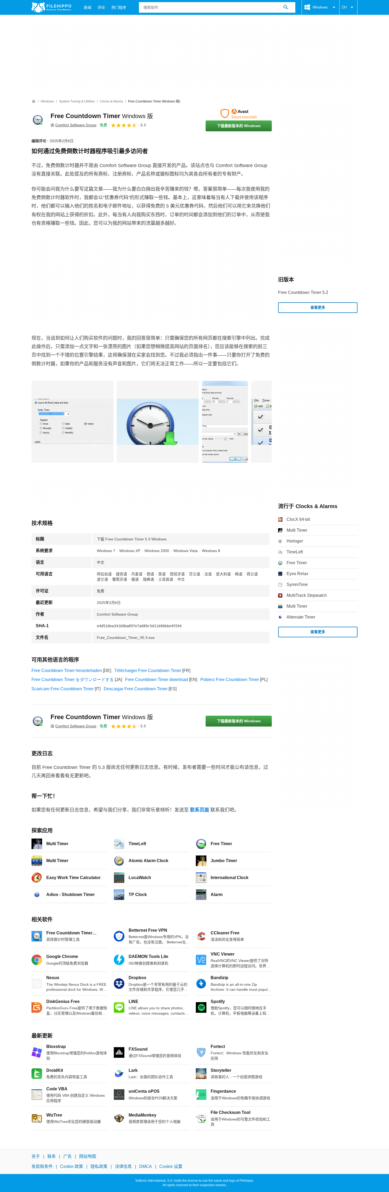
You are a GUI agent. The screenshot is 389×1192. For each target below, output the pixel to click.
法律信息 (123, 1166)
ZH (344, 7)
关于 (35, 1156)
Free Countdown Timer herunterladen (66, 670)
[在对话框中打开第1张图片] (158, 422)
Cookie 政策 (71, 1166)
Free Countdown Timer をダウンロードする (72, 679)
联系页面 (199, 810)
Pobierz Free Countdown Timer (229, 679)
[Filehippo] (51, 7)
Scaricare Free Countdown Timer (62, 689)
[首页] (33, 101)
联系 (51, 1156)
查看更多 (317, 307)
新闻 (87, 7)
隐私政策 (99, 1166)
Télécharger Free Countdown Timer (147, 670)
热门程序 (118, 7)
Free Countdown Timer (102, 115)
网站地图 (87, 1156)
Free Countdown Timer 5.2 (303, 292)
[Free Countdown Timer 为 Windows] (37, 120)
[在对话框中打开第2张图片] (225, 422)
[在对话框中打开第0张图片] (72, 422)
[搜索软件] (286, 7)
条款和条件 (42, 1166)
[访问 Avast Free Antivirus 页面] (239, 113)
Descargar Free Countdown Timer (136, 689)
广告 (67, 1156)
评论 (101, 7)
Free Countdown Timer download (156, 679)
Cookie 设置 (170, 1166)
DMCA (145, 1166)
